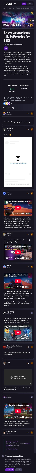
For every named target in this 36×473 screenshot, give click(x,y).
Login (30, 3)
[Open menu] (4, 4)
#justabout (9, 446)
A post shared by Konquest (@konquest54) (18, 184)
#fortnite (27, 444)
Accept (9, 470)
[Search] (15, 4)
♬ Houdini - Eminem (12, 449)
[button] (18, 118)
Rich (11, 44)
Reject (18, 470)
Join (24, 3)
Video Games (10, 8)
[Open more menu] (19, 3)
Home (3, 8)
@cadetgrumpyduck (12, 442)
